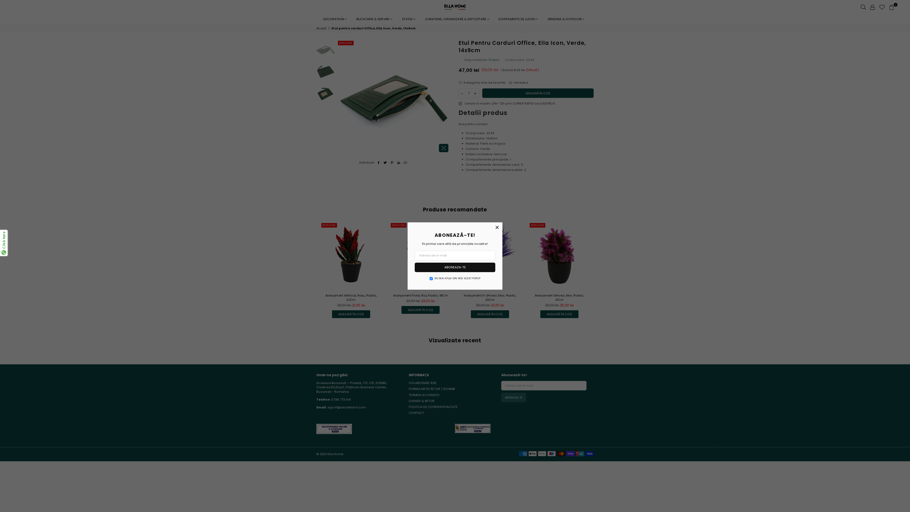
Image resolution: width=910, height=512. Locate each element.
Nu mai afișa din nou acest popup (457, 278)
